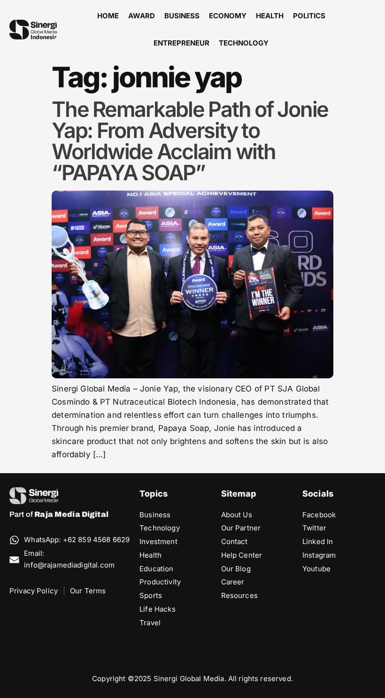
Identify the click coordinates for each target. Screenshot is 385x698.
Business (182, 15)
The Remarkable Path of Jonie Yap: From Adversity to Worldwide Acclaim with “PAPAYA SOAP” (190, 140)
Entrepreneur (181, 42)
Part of (58, 514)
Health (270, 15)
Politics (309, 15)
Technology (244, 42)
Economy (227, 15)
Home (108, 15)
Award (141, 15)
